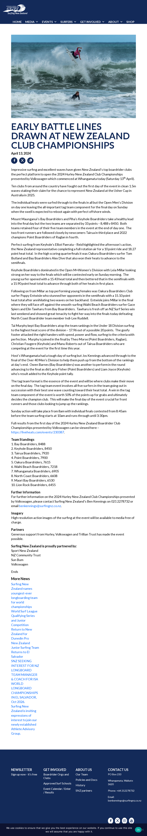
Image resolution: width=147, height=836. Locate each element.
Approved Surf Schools (57, 783)
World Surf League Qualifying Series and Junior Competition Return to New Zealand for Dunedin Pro (24, 624)
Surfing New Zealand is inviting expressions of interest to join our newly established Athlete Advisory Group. (24, 719)
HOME (17, 21)
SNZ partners (84, 790)
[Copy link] (30, 160)
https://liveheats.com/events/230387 (37, 432)
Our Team (82, 774)
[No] (142, 830)
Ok (138, 829)
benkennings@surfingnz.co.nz (40, 506)
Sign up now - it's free (24, 774)
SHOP (130, 21)
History (80, 785)
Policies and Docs (86, 779)
